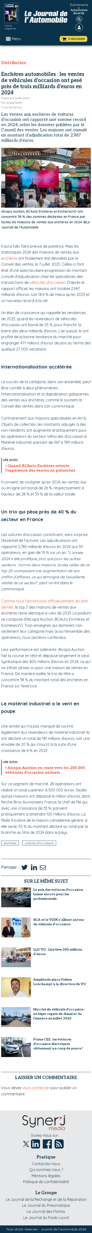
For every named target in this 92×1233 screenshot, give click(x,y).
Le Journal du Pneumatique (46, 1205)
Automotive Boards (79, 12)
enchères (9, 258)
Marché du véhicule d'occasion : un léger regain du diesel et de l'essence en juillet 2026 (59, 1013)
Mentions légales (46, 1175)
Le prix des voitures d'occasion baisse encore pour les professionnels (58, 894)
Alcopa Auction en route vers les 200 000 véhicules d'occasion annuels (45, 770)
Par (12, 102)
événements (79, 5)
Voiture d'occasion (39, 843)
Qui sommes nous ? (46, 1169)
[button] (73, 39)
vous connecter (36, 1087)
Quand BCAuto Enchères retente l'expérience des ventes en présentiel (40, 468)
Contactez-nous (46, 1163)
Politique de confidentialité (46, 1181)
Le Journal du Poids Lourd (46, 1217)
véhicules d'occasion (48, 282)
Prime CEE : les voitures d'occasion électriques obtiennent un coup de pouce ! (58, 1043)
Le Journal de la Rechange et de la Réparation (46, 1199)
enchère (10, 843)
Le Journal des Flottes (46, 1211)
